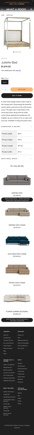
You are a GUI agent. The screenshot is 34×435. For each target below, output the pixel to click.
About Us (5, 335)
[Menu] (2, 9)
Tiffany (19, 403)
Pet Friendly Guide (8, 375)
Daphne (20, 393)
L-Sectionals (21, 371)
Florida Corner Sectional (17, 311)
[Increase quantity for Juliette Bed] (8, 90)
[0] (31, 9)
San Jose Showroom (8, 343)
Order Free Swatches (8, 364)
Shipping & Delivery (23, 340)
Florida (19, 401)
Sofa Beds (20, 379)
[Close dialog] (32, 412)
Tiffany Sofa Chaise (17, 283)
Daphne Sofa (17, 193)
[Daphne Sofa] (17, 180)
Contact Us (21, 335)
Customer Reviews (8, 340)
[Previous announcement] (3, 3)
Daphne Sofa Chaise (17, 225)
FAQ (19, 337)
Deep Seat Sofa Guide (9, 378)
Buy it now (17, 95)
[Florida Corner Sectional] (17, 298)
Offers (5, 353)
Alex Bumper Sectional (9, 397)
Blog (4, 351)
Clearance (20, 382)
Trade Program (7, 345)
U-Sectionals (21, 374)
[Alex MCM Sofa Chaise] (17, 241)
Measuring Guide (7, 370)
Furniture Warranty (23, 345)
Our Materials (7, 337)
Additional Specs (9, 158)
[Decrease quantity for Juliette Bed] (2, 90)
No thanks (9, 431)
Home (2, 15)
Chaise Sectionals (22, 368)
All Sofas (20, 363)
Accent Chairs (21, 376)
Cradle (19, 398)
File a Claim (21, 348)
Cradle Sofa (6, 394)
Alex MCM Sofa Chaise (17, 254)
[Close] (33, 1)
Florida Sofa (6, 404)
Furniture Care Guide (9, 372)
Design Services (7, 367)
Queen (5, 82)
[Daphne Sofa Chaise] (17, 212)
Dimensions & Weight (11, 126)
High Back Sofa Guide (9, 380)
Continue (9, 428)
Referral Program (7, 348)
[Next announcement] (31, 3)
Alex (19, 395)
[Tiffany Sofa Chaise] (17, 269)
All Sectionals (21, 366)
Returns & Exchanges (23, 343)
